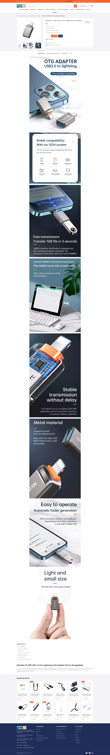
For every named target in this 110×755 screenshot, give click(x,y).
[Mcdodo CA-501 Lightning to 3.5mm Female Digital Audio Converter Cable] (61, 687)
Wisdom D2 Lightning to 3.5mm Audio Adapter (35, 695)
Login (77, 733)
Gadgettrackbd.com (24, 1)
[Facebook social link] (65, 1)
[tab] (41, 53)
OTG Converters (32, 669)
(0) (23, 697)
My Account (78, 731)
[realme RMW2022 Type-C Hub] (61, 707)
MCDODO (23, 646)
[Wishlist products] (88, 6)
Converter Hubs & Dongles (35, 15)
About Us (38, 729)
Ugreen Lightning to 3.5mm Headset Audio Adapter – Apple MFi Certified (74, 716)
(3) (87, 717)
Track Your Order (90, 1)
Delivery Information (77, 1)
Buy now (60, 36)
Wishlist (77, 738)
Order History (78, 729)
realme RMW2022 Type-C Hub (60, 715)
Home (18, 15)
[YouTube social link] (68, 1)
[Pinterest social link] (70, 1)
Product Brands (39, 740)
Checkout (78, 740)
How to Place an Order (60, 729)
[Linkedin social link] (71, 1)
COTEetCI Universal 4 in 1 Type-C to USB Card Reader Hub (22, 716)
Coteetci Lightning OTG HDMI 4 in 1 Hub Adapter (86, 695)
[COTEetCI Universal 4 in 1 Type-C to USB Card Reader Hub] (23, 707)
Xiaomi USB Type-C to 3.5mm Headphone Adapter (87, 716)
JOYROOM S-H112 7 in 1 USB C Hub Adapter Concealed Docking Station (35, 716)
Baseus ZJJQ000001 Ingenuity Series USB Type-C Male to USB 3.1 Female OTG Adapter (74, 695)
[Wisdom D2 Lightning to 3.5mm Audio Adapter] (36, 687)
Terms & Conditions (60, 733)
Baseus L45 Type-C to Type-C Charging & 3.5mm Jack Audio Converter (48, 695)
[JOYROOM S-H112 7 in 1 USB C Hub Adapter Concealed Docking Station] (36, 707)
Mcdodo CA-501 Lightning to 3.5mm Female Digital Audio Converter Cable (60, 695)
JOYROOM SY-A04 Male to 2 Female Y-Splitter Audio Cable (47, 716)
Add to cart (54, 36)
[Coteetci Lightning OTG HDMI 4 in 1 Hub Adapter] (87, 687)
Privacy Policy (58, 731)
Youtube (20, 671)
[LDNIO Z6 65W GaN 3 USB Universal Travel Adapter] (23, 687)
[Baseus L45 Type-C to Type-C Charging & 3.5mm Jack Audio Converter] (48, 687)
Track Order (78, 742)
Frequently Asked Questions (42, 738)
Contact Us (84, 1)
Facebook (71, 669)
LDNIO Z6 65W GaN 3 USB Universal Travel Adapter (22, 695)
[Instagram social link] (66, 1)
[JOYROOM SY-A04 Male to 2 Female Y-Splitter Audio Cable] (48, 707)
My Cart (77, 735)
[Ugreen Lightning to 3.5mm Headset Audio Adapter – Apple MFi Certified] (74, 707)
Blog (37, 733)
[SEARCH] (75, 6)
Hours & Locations (40, 735)
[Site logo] (21, 5)
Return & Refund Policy (60, 738)
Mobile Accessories (24, 15)
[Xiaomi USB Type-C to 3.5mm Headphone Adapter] (87, 707)
